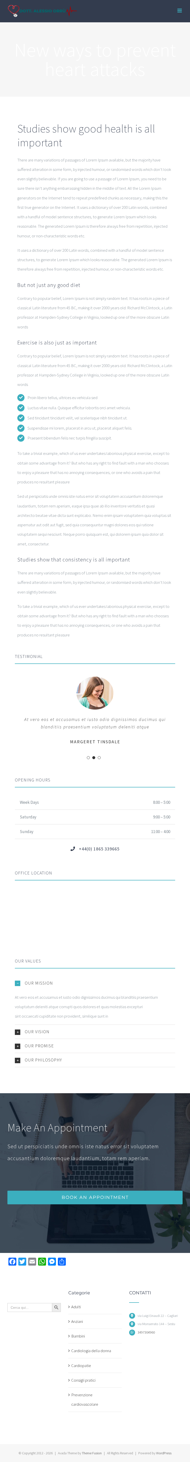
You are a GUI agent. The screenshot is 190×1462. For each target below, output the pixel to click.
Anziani (77, 1321)
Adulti (76, 1306)
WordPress (163, 1453)
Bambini (78, 1336)
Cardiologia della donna (91, 1350)
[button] (95, 983)
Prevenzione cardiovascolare (84, 1399)
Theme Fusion (92, 1453)
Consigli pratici (83, 1380)
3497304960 (146, 1332)
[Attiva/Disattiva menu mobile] (180, 10)
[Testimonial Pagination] (88, 757)
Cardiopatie (81, 1365)
